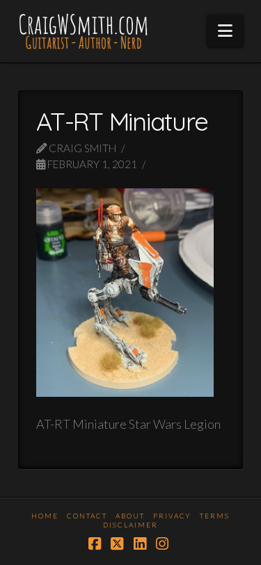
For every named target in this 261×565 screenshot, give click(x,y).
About (130, 515)
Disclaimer (130, 525)
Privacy (172, 515)
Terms (215, 515)
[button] (225, 31)
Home (44, 515)
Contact (87, 515)
